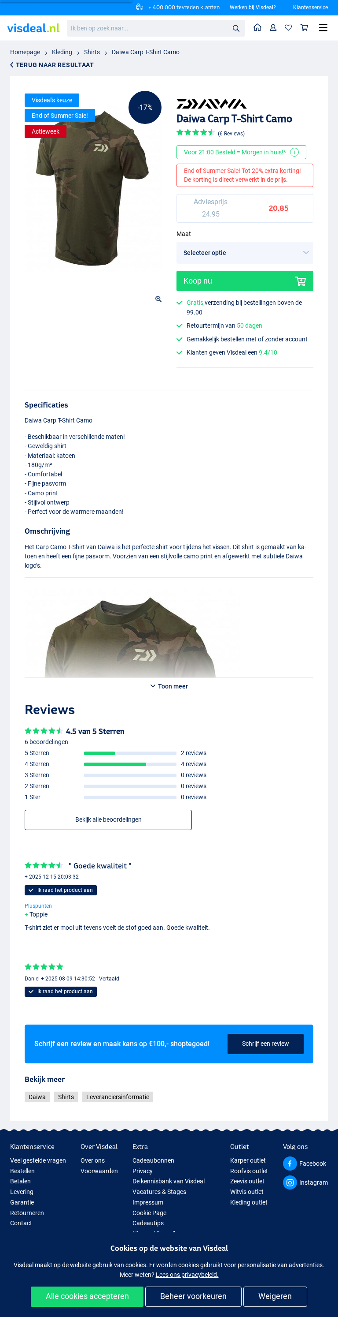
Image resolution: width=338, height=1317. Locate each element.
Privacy (142, 1171)
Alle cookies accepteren (87, 1296)
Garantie (22, 1202)
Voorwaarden (99, 1171)
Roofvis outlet (249, 1171)
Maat (183, 233)
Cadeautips (148, 1223)
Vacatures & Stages (159, 1191)
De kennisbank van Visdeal (168, 1181)
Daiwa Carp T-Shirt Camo (146, 52)
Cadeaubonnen (153, 1160)
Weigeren (275, 1296)
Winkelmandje (304, 28)
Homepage (25, 52)
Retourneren (27, 1212)
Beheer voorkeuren (193, 1296)
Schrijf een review (265, 1043)
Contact (21, 1223)
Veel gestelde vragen (38, 1160)
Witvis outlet (247, 1191)
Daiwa (37, 1096)
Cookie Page (149, 1212)
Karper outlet (248, 1160)
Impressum (147, 1202)
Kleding (62, 52)
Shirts (92, 52)
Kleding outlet (249, 1202)
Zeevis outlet (247, 1181)
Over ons (93, 1160)
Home (258, 28)
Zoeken (236, 27)
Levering (21, 1191)
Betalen (20, 1181)
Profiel (273, 28)
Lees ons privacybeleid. (187, 1274)
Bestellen (22, 1171)
